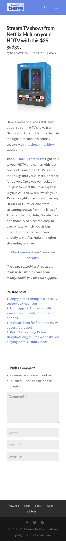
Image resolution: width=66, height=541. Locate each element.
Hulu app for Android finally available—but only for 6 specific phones (31, 313)
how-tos (14, 505)
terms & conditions (38, 535)
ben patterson (19, 53)
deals (52, 53)
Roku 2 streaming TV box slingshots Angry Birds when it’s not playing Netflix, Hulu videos (33, 337)
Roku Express (46, 187)
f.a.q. (50, 505)
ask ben (31, 511)
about (39, 505)
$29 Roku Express (26, 159)
